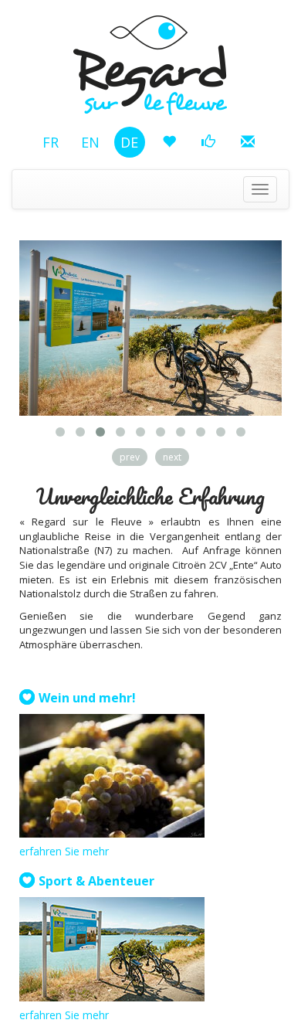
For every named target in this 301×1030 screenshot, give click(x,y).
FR (50, 142)
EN (90, 142)
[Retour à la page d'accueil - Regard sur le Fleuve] (150, 56)
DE (129, 142)
